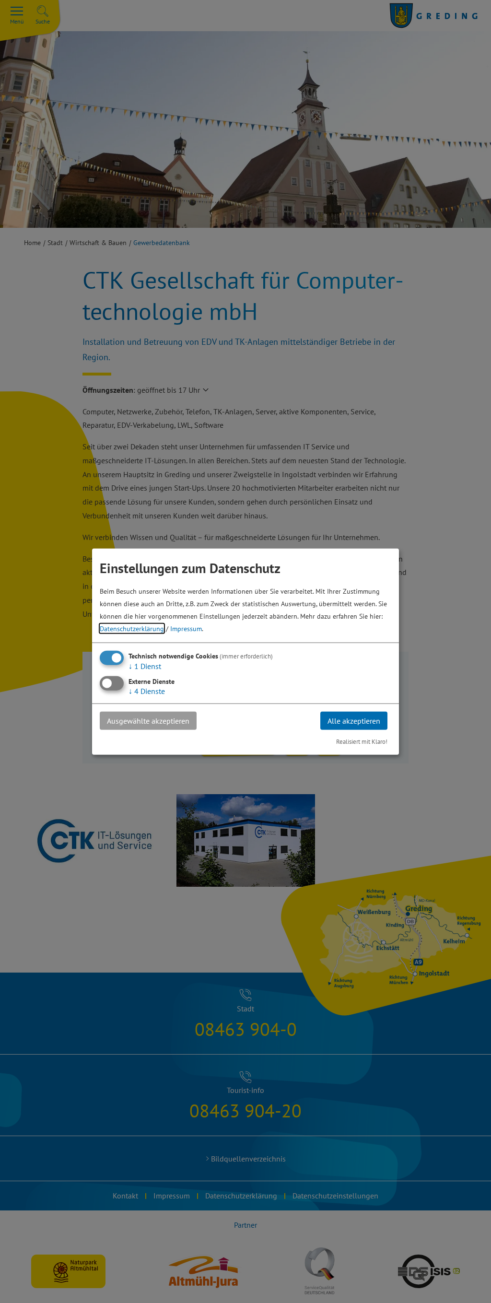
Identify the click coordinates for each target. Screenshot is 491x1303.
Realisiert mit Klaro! (361, 742)
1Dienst (145, 665)
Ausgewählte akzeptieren (148, 720)
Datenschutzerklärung (132, 628)
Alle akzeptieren (353, 720)
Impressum (186, 628)
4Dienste (147, 690)
